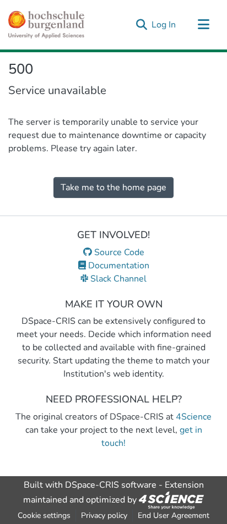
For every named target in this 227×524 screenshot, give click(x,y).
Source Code (118, 252)
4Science (194, 417)
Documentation (117, 266)
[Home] (46, 24)
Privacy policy (104, 515)
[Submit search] (141, 24)
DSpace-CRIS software (110, 485)
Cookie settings (44, 515)
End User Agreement (173, 515)
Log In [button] (164, 25)
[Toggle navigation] (203, 24)
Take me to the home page (113, 187)
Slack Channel (117, 279)
